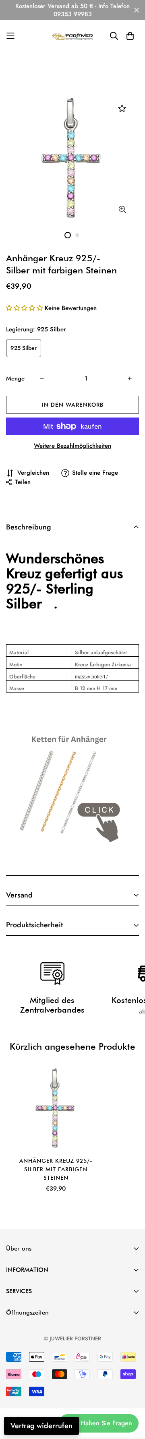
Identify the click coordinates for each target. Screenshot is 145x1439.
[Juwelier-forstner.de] (73, 36)
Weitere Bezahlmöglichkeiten (72, 445)
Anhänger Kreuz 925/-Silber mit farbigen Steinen (56, 1169)
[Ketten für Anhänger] (66, 788)
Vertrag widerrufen (41, 1425)
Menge (15, 378)
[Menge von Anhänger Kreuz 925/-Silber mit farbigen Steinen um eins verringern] (42, 378)
